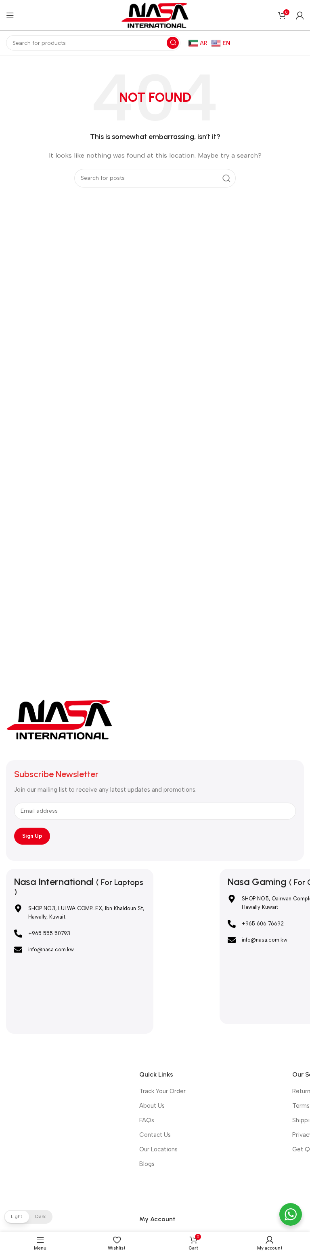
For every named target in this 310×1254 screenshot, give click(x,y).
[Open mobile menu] (10, 15)
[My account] (300, 15)
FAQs (146, 1120)
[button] (28, 1217)
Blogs (147, 1164)
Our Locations (158, 1149)
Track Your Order (162, 1091)
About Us (152, 1105)
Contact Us (155, 1134)
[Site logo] (155, 14)
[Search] (173, 43)
